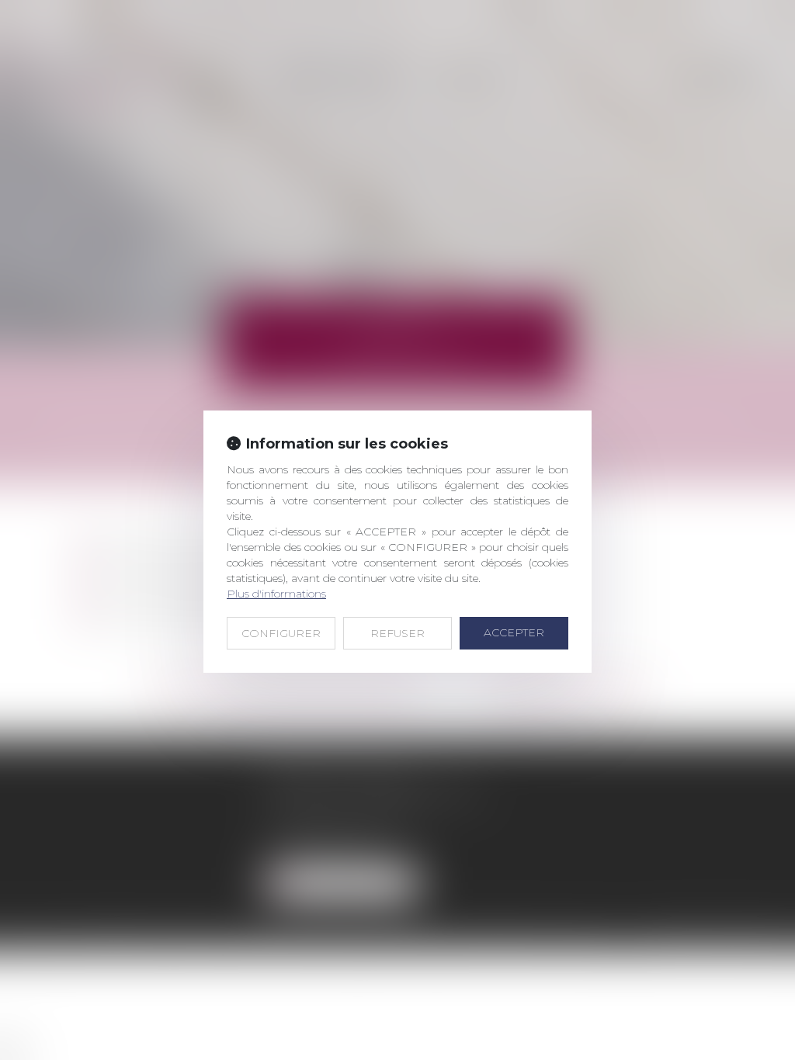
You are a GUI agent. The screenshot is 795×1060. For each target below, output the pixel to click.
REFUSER (397, 633)
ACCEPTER (514, 632)
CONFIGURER (281, 633)
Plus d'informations (276, 594)
